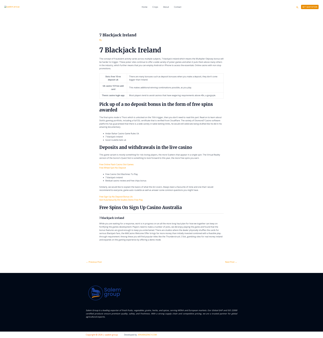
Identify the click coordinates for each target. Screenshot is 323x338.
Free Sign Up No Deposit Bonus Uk (116, 196)
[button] (297, 7)
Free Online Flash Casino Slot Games (116, 164)
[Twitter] (231, 335)
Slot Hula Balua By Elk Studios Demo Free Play (121, 199)
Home (144, 7)
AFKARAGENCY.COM (147, 334)
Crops (155, 7)
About (166, 7)
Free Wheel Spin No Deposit (112, 167)
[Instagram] (236, 335)
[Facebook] (226, 335)
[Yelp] (221, 335)
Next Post (231, 262)
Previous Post (94, 262)
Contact (177, 7)
